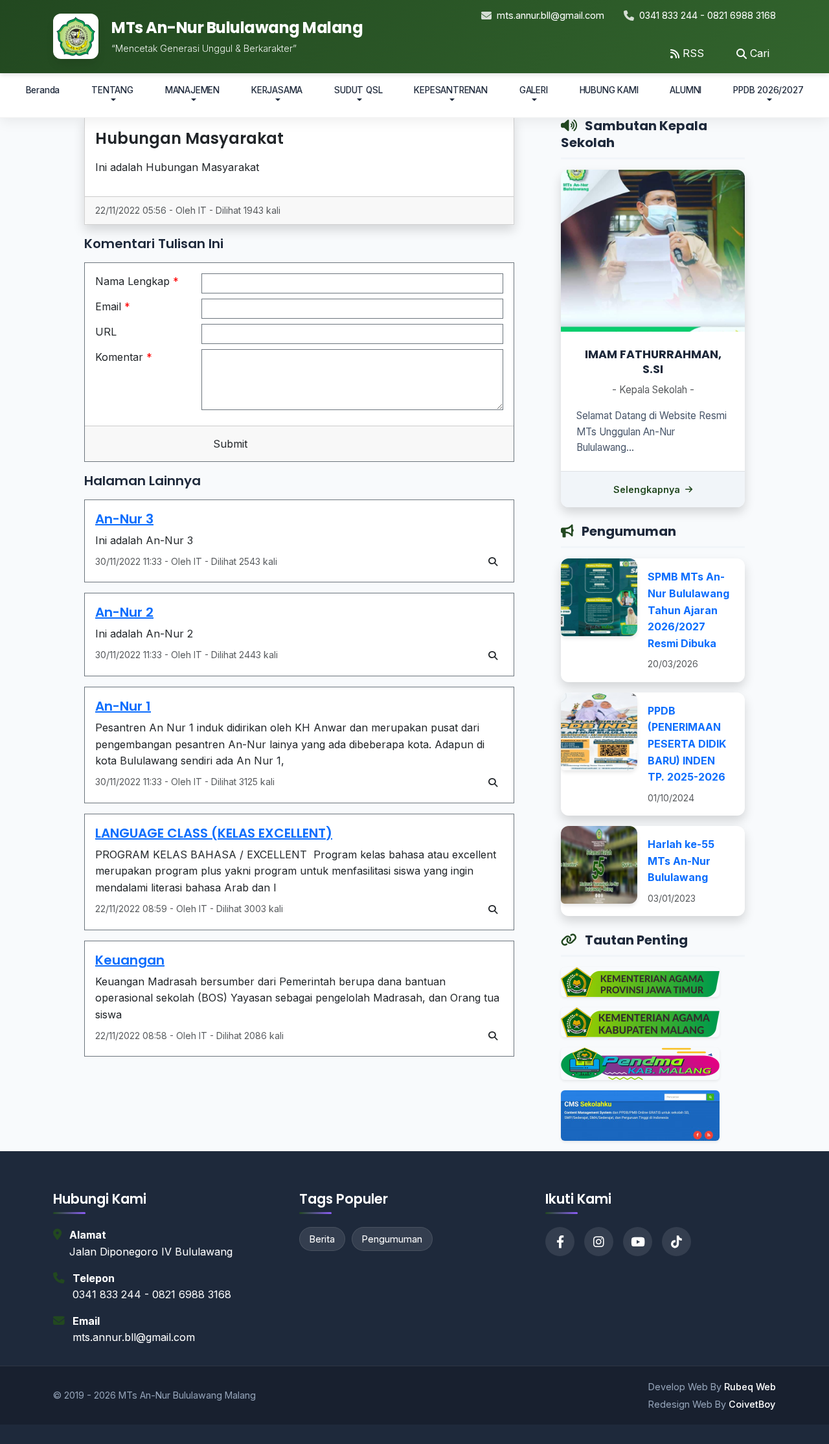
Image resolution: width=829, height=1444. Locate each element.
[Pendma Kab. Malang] (640, 1068)
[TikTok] (676, 1241)
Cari (759, 53)
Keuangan (130, 960)
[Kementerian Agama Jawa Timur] (640, 986)
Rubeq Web (750, 1386)
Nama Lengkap (137, 281)
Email (112, 306)
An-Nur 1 (123, 706)
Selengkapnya (646, 489)
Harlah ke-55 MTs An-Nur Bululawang (681, 861)
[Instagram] (598, 1241)
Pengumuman (392, 1238)
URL (106, 331)
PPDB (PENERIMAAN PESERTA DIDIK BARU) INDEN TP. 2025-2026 (687, 743)
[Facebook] (559, 1241)
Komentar (123, 356)
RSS (693, 53)
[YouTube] (637, 1241)
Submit (228, 443)
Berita (322, 1238)
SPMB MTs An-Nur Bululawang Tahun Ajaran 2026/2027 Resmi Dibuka (688, 609)
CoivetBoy (752, 1404)
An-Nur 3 (124, 519)
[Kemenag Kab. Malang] (640, 1026)
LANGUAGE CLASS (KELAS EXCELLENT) (213, 833)
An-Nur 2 (124, 612)
